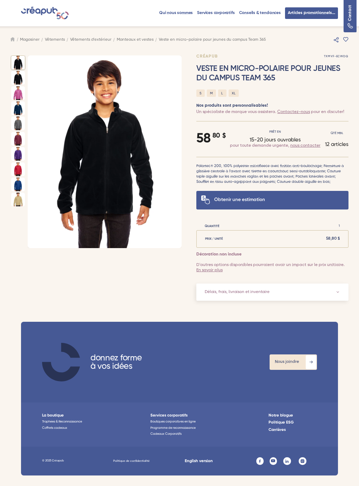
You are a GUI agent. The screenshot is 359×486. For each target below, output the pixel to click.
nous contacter (305, 146)
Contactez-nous (293, 112)
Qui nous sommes (176, 13)
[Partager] (336, 40)
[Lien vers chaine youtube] (273, 461)
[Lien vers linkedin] (287, 461)
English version (199, 461)
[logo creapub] (61, 362)
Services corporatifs (216, 13)
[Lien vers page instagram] (302, 461)
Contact (350, 13)
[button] (176, 13)
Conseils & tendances (260, 13)
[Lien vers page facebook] (260, 461)
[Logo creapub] (45, 13)
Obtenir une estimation (239, 200)
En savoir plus (209, 270)
